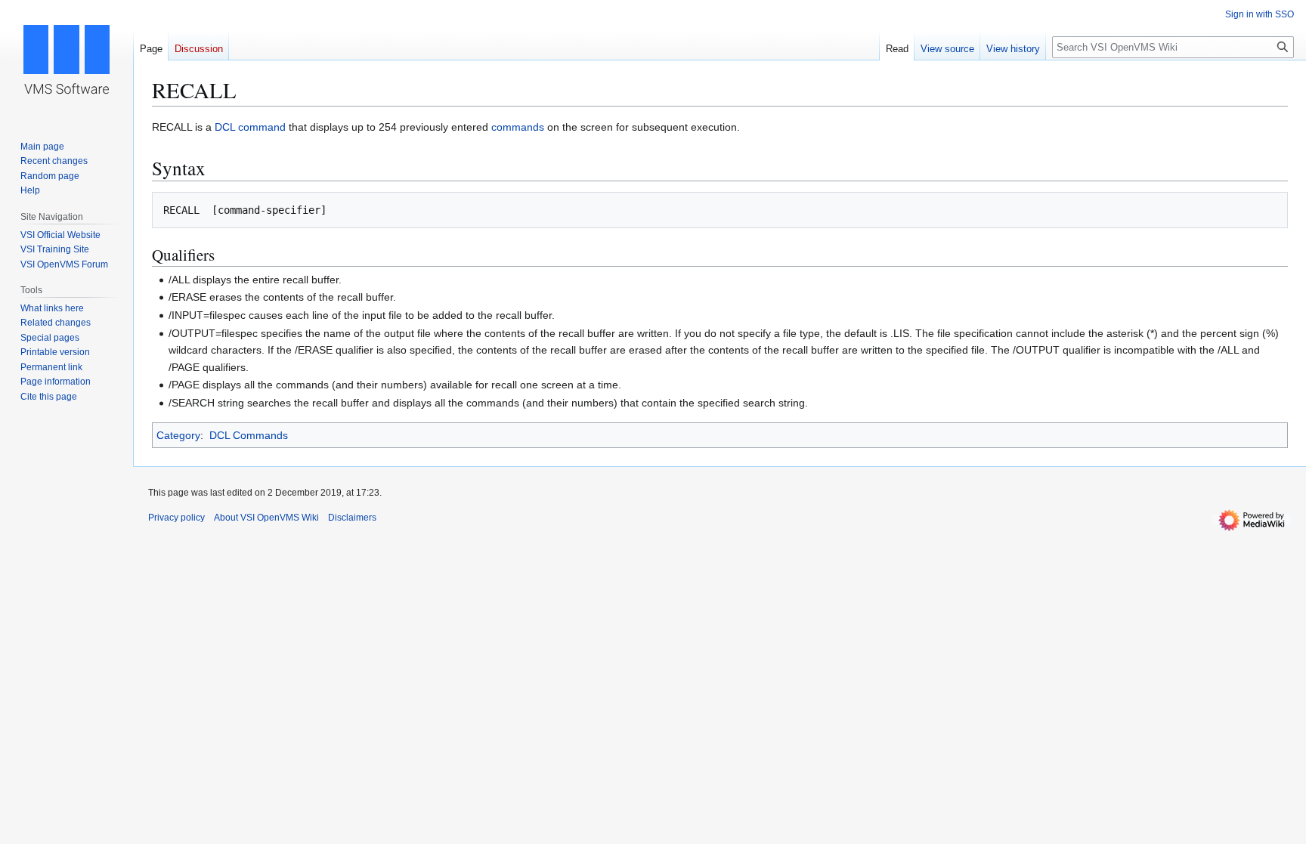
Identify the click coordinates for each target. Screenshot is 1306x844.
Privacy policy (176, 517)
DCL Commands (248, 435)
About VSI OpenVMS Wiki (266, 517)
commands (517, 127)
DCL (225, 127)
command (262, 127)
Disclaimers (352, 517)
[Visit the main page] (66, 60)
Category (178, 435)
